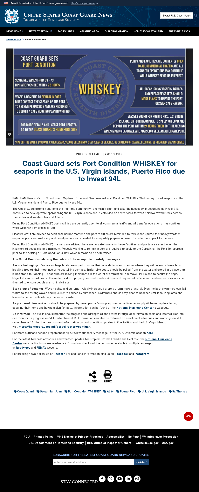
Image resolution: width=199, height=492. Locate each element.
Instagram (142, 354)
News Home (13, 31)
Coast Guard (25, 391)
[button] (85, 3)
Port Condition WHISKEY (84, 391)
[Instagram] (137, 479)
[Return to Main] (188, 419)
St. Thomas (179, 391)
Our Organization (116, 31)
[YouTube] (119, 479)
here (150, 333)
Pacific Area (66, 31)
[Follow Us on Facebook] (102, 479)
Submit (141, 462)
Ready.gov (23, 347)
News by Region (39, 31)
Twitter (59, 354)
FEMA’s (41, 347)
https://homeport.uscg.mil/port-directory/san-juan (54, 326)
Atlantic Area (89, 31)
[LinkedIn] (128, 479)
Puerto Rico (127, 391)
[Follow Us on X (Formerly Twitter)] (110, 479)
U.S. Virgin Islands (154, 391)
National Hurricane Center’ (135, 307)
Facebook (121, 354)
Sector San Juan (51, 391)
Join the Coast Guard (148, 31)
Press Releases (179, 31)
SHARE (92, 381)
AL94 (110, 391)
